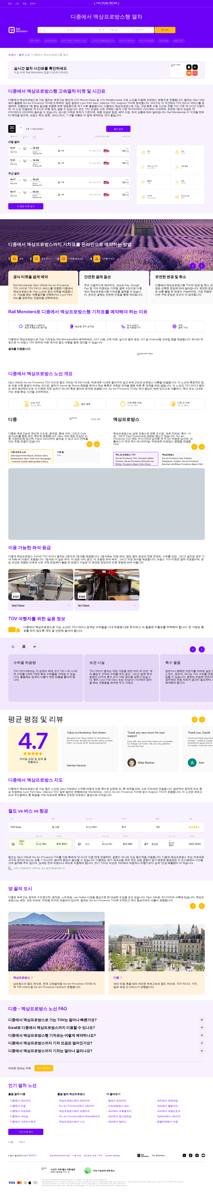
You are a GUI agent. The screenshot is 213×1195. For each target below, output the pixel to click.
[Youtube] (203, 1155)
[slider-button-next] (202, 266)
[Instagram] (197, 1155)
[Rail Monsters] (23, 30)
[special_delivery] (34, 646)
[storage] (23, 646)
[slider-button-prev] (193, 266)
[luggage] (12, 646)
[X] (184, 1155)
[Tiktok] (190, 1155)
